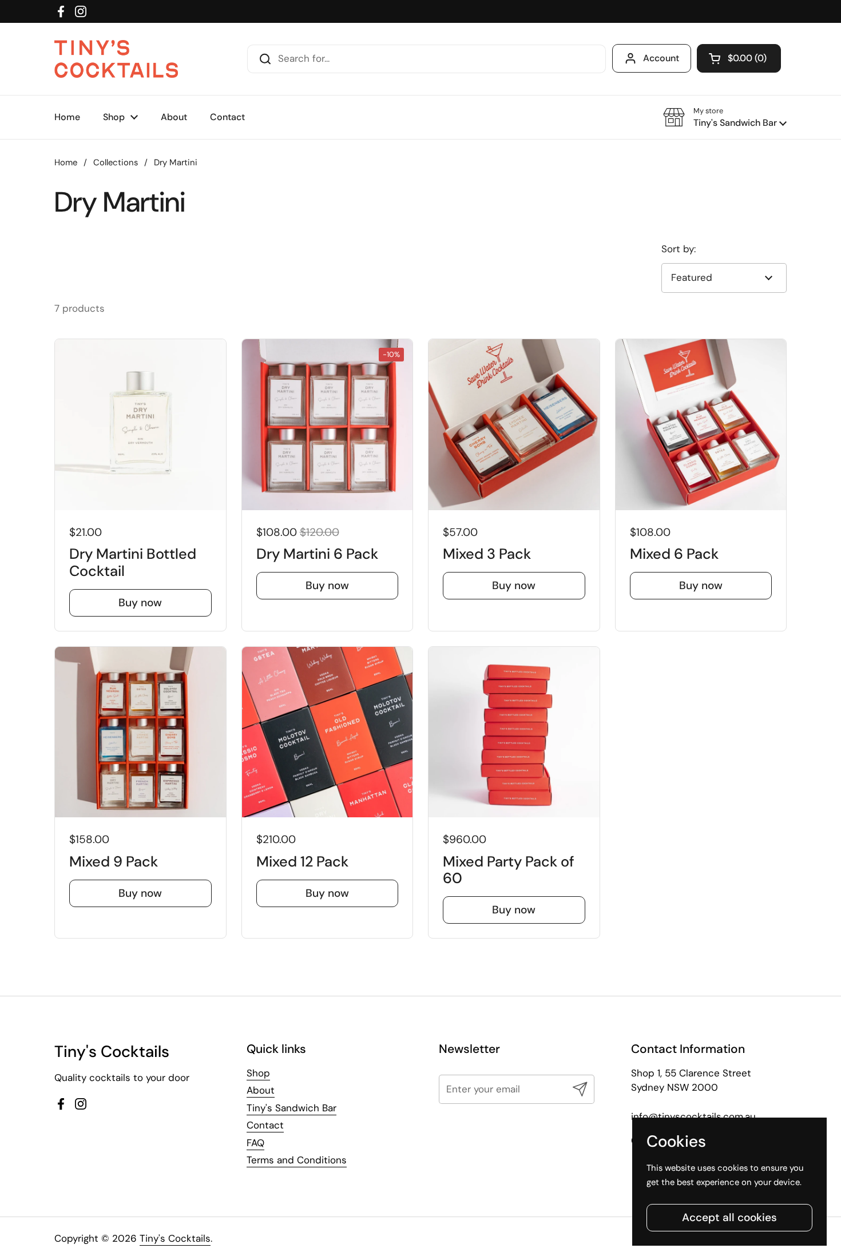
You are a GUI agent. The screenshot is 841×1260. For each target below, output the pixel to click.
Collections (115, 162)
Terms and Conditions (297, 1160)
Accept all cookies (729, 1217)
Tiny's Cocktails (175, 1238)
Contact (265, 1125)
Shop (258, 1073)
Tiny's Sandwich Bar (291, 1108)
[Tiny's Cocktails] (116, 59)
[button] (739, 58)
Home (65, 162)
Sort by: (678, 249)
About (261, 1090)
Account (661, 58)
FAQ (255, 1142)
